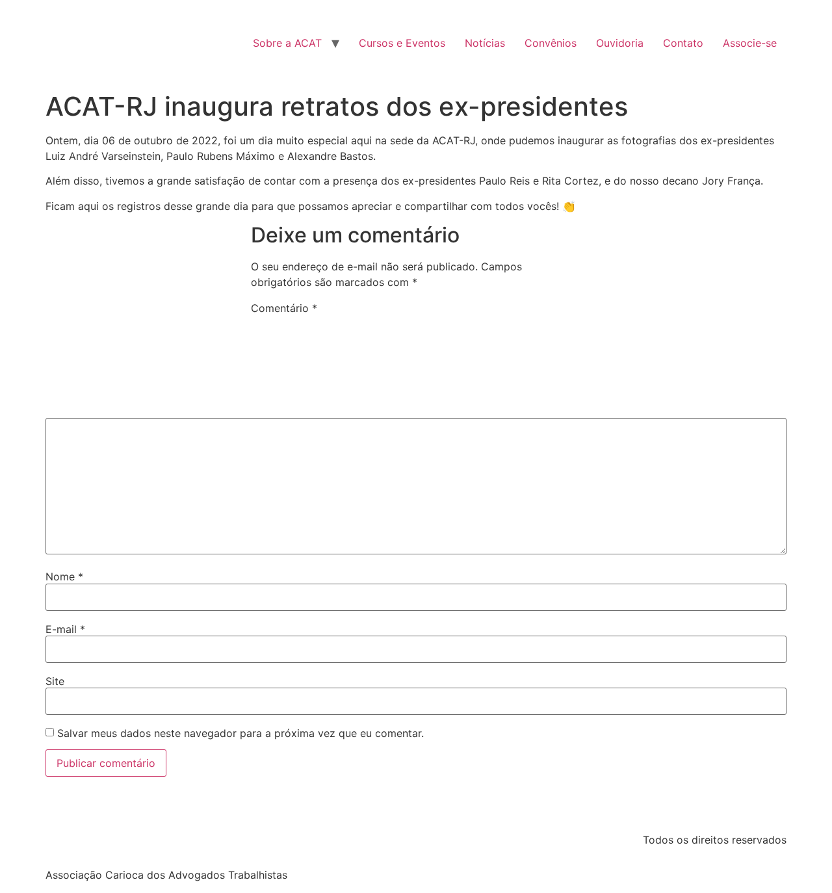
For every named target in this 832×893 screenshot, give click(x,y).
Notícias (485, 42)
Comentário (284, 308)
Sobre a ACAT (287, 42)
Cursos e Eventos (402, 42)
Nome (64, 576)
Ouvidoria (620, 42)
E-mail (65, 629)
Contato (683, 42)
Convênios (551, 42)
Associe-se (750, 42)
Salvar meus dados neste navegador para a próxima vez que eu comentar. (240, 733)
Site (55, 681)
